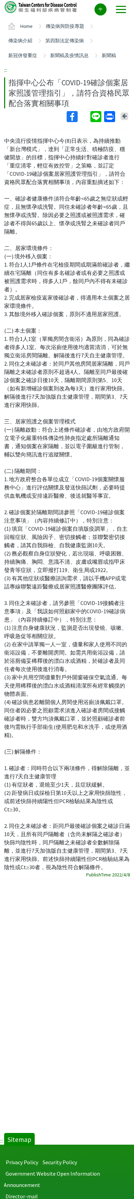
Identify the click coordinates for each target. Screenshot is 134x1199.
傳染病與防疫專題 (65, 26)
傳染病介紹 (20, 40)
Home (26, 26)
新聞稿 (109, 55)
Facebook (78, 116)
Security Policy (60, 1162)
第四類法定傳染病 (64, 40)
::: (5, 69)
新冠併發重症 (22, 55)
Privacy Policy (22, 1162)
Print (110, 116)
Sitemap (19, 1139)
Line (96, 116)
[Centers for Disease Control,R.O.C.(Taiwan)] (41, 6)
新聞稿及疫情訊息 (69, 55)
